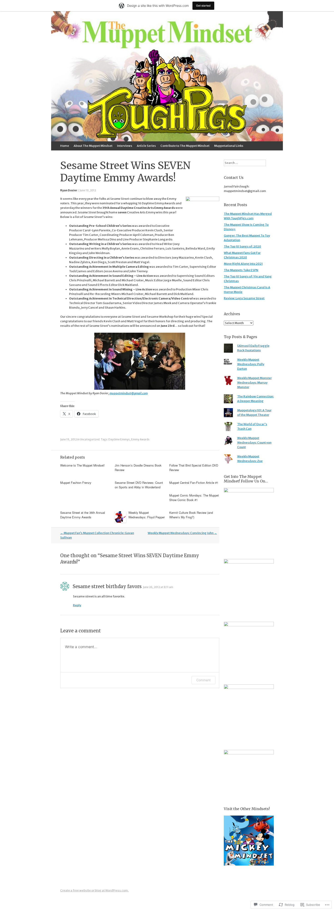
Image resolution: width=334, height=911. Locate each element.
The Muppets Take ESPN (241, 270)
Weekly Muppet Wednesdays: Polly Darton (250, 364)
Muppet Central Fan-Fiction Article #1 (193, 482)
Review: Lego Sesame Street (244, 298)
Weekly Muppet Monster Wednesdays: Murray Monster (254, 382)
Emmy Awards (140, 439)
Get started (203, 5)
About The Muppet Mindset (93, 146)
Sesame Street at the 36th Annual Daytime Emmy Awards (82, 514)
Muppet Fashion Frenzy (75, 482)
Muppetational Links (228, 146)
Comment (203, 680)
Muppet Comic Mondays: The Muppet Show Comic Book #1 (194, 497)
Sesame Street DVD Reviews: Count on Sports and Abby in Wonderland (139, 484)
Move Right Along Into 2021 (243, 264)
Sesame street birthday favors (107, 586)
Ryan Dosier (68, 190)
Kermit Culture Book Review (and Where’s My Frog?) (191, 514)
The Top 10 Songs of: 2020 (242, 246)
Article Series (146, 146)
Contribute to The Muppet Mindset (184, 146)
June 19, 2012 (88, 190)
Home (64, 146)
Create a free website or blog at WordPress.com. (94, 890)
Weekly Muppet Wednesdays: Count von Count (254, 442)
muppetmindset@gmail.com (129, 393)
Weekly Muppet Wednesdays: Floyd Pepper (146, 514)
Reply (77, 605)
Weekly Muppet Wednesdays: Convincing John (182, 533)
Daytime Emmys (119, 439)
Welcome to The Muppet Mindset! (82, 465)
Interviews (124, 146)
